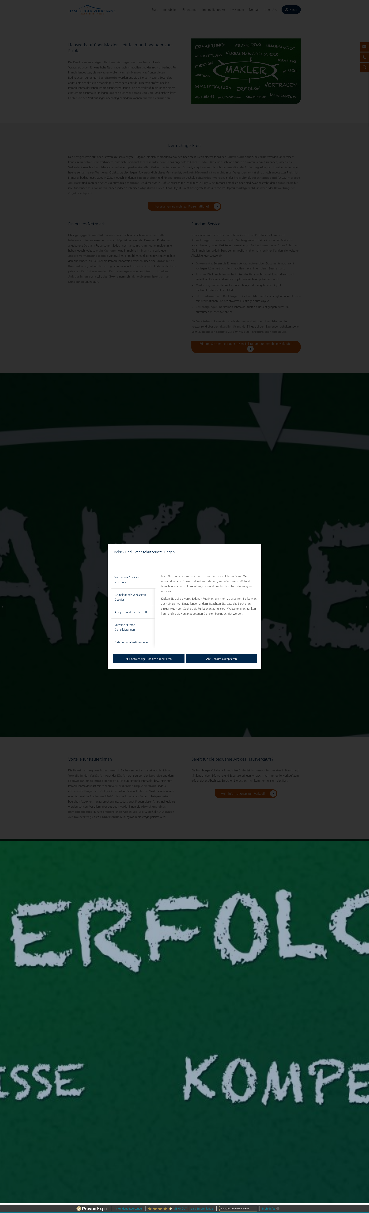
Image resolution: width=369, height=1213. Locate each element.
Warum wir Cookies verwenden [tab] (127, 579)
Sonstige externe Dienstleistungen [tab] (125, 627)
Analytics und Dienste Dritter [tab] (132, 612)
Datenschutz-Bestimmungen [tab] (132, 642)
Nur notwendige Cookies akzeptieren (149, 659)
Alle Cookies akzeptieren (221, 659)
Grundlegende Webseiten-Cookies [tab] (131, 597)
